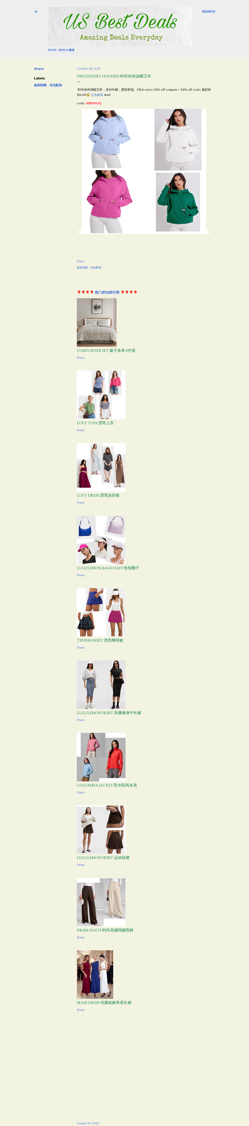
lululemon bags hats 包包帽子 (108, 567)
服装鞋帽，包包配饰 (48, 85)
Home (52, 50)
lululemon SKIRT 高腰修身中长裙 (109, 712)
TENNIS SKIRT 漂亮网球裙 (100, 640)
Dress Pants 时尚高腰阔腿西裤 (105, 930)
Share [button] (39, 69)
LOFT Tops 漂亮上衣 (95, 422)
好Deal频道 (67, 50)
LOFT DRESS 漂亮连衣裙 (98, 495)
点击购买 (97, 95)
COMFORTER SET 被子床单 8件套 (106, 350)
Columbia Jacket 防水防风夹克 (107, 785)
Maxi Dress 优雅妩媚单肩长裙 (104, 1002)
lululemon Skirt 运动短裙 (103, 857)
